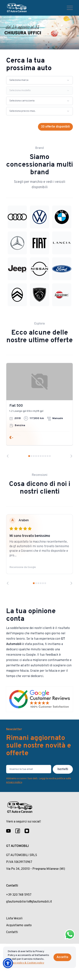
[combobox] (39, 80)
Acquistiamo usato (19, 925)
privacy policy (14, 782)
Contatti (12, 932)
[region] (39, 410)
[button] (8, 963)
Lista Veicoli (14, 918)
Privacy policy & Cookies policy (26, 963)
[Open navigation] (70, 8)
